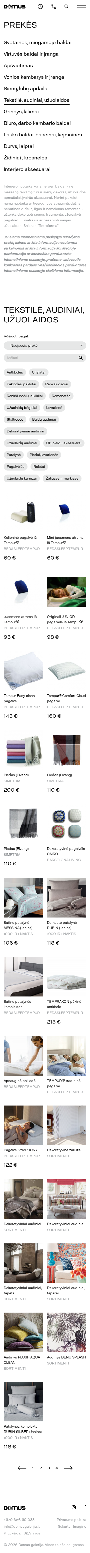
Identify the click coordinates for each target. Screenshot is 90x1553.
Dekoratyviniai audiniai (25, 431)
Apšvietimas (18, 65)
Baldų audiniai (44, 419)
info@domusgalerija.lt (22, 1526)
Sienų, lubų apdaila (26, 88)
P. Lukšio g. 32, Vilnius (22, 1533)
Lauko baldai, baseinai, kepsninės (43, 135)
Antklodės (15, 372)
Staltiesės (15, 419)
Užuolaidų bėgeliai (22, 408)
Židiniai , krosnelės (25, 158)
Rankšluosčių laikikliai (25, 396)
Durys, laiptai (19, 146)
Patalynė (14, 455)
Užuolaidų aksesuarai (64, 443)
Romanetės (61, 396)
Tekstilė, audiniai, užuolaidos (37, 100)
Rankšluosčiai (56, 384)
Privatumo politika (71, 1520)
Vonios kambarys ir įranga (34, 77)
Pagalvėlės (15, 467)
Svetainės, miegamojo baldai (38, 42)
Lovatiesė (54, 408)
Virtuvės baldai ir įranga (31, 54)
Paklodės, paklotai (21, 384)
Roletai (39, 467)
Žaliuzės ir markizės (62, 478)
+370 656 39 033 (19, 1520)
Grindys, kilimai (21, 112)
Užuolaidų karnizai (22, 478)
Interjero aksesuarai (27, 169)
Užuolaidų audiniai (22, 443)
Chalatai (39, 372)
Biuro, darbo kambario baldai (37, 123)
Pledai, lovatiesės (44, 455)
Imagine (79, 1526)
